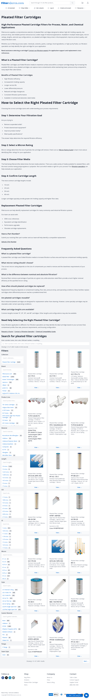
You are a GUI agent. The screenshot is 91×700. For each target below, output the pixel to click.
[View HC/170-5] (36, 359)
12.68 (6, 475)
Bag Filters (27, 677)
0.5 (5, 576)
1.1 (6, 533)
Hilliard (5, 385)
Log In (52, 8)
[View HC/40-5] (36, 586)
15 (5, 483)
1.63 (6, 545)
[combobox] (49, 3)
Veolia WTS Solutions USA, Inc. (11, 394)
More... (26, 685)
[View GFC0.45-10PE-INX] (58, 546)
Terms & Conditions (14, 692)
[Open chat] (86, 695)
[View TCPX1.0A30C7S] (36, 401)
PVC (4, 634)
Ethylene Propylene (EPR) (11, 629)
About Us (49, 677)
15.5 (6, 503)
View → (36, 387)
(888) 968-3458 (74, 685)
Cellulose (6, 438)
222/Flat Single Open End (11, 609)
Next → (86, 661)
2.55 (6, 511)
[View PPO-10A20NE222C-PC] (58, 401)
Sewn (5, 655)
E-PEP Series (7, 410)
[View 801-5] (79, 546)
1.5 (6, 542)
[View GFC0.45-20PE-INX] (36, 461)
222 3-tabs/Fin (8, 595)
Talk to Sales (73, 677)
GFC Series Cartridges (10, 423)
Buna (5, 620)
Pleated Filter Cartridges (31, 682)
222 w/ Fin (7, 598)
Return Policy (4, 692)
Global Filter (8, 376)
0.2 (5, 561)
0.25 (5, 564)
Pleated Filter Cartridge (11, 362)
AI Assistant (11, 8)
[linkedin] (10, 677)
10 (7, 466)
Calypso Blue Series (9, 407)
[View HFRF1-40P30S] (58, 501)
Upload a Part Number (8, 242)
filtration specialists (78, 166)
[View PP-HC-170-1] (58, 461)
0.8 (5, 578)
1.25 (6, 539)
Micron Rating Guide (66, 150)
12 (5, 469)
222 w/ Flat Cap (8, 601)
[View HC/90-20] (79, 501)
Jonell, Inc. (6, 388)
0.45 (6, 573)
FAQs (48, 680)
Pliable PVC (6, 640)
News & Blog (51, 682)
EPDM (6, 626)
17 (5, 486)
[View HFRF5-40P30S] (36, 624)
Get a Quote (40, 8)
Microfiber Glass (8, 455)
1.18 (6, 536)
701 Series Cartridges (9, 404)
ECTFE (5, 449)
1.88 (6, 500)
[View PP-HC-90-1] (79, 624)
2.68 (6, 514)
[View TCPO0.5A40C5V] (79, 401)
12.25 (6, 472)
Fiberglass (6, 452)
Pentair (6, 391)
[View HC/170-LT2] (79, 359)
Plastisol (6, 637)
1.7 (6, 497)
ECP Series (7, 413)
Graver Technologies (10, 379)
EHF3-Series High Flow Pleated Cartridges (11, 416)
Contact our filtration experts (38, 51)
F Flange (6, 647)
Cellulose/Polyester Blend (10, 441)
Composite (6, 447)
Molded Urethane (8, 632)
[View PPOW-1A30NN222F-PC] (58, 624)
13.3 (6, 477)
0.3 (5, 567)
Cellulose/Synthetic (9, 444)
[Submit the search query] (3, 344)
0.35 (5, 570)
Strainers (26, 680)
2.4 (6, 505)
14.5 (6, 480)
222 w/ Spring (8, 604)
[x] (6, 677)
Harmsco (6, 382)
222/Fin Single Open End (11, 606)
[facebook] (2, 677)
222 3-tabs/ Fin (8, 592)
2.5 (6, 508)
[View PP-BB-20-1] (79, 461)
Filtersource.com (9, 374)
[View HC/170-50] (36, 546)
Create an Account (65, 8)
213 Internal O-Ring (9, 590)
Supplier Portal (74, 682)
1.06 (6, 531)
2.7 (6, 517)
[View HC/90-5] (79, 586)
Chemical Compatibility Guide (46, 332)
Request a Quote (7, 332)
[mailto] (13, 677)
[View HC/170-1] (58, 359)
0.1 (5, 559)
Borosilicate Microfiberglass (11, 435)
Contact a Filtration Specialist (24, 332)
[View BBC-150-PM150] (58, 586)
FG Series (6, 420)
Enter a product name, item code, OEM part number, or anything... (20, 340)
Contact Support (74, 680)
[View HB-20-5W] (36, 501)
